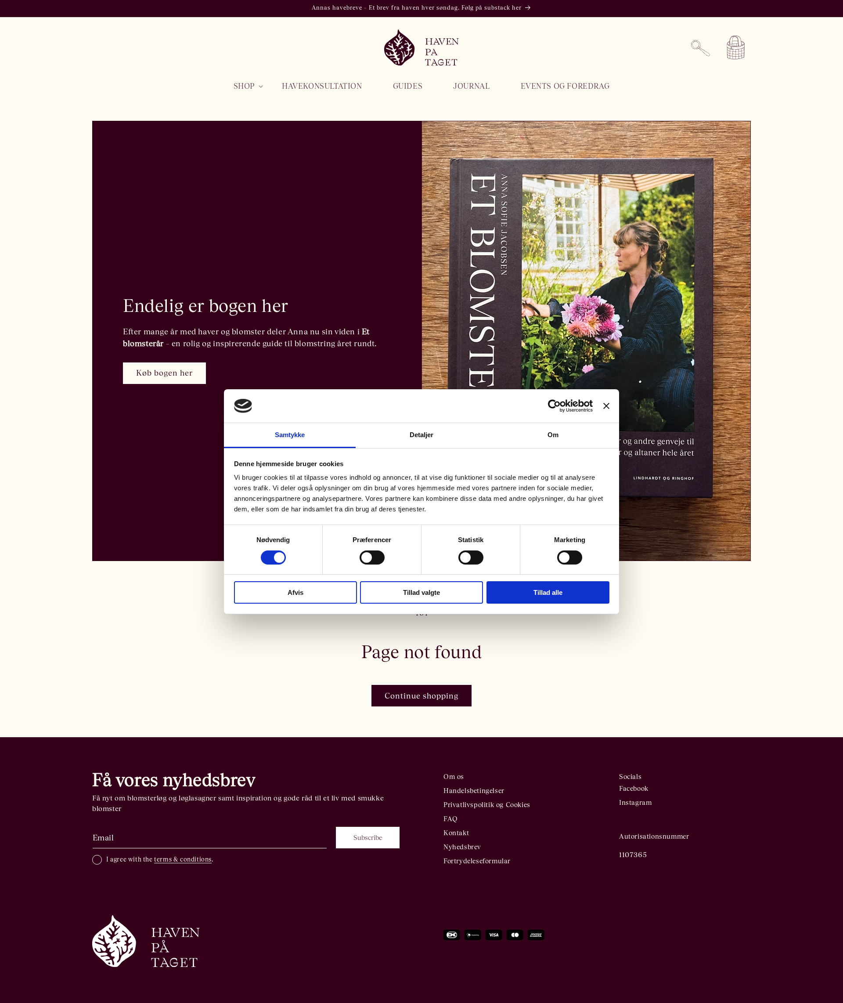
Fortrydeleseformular (477, 861)
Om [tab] (553, 434)
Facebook (633, 788)
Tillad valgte (421, 592)
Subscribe (367, 837)
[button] (242, 86)
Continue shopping (421, 695)
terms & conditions (183, 859)
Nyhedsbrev (462, 847)
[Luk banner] (606, 406)
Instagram (635, 802)
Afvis (295, 592)
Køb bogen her (164, 372)
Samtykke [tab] (290, 434)
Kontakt (456, 832)
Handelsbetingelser (473, 790)
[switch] (372, 557)
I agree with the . (159, 859)
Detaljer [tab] (422, 434)
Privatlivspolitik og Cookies (486, 804)
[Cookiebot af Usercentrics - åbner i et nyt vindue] (554, 406)
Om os (453, 776)
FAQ (450, 818)
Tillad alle (547, 592)
